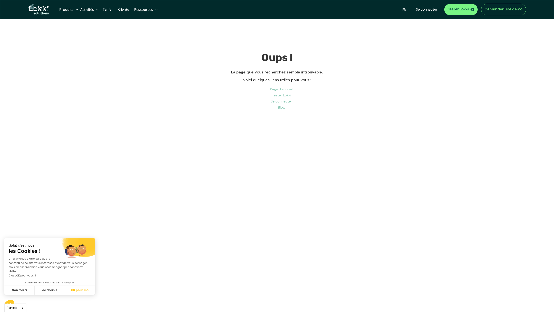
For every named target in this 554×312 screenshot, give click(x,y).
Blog (281, 107)
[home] (40, 9)
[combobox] (15, 308)
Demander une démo (503, 9)
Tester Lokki (281, 95)
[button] (68, 9)
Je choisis (49, 290)
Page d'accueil (281, 89)
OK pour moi (80, 290)
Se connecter (426, 9)
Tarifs (107, 9)
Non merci (19, 290)
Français (12, 307)
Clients (123, 9)
